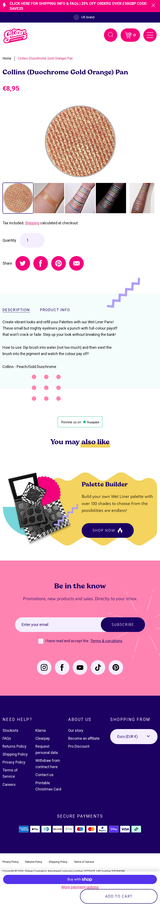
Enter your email (35, 624)
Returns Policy (14, 746)
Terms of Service (84, 861)
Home (6, 58)
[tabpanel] (80, 141)
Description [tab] (16, 310)
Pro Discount (78, 746)
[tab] (18, 198)
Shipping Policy (15, 754)
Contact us (44, 775)
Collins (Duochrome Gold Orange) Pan (45, 58)
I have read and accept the (67, 641)
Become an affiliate (84, 738)
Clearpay (42, 738)
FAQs (6, 738)
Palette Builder (105, 484)
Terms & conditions (106, 641)
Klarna (40, 730)
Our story (75, 730)
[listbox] (134, 736)
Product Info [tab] (55, 310)
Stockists (10, 730)
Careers (9, 784)
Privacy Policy (13, 762)
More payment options (80, 887)
